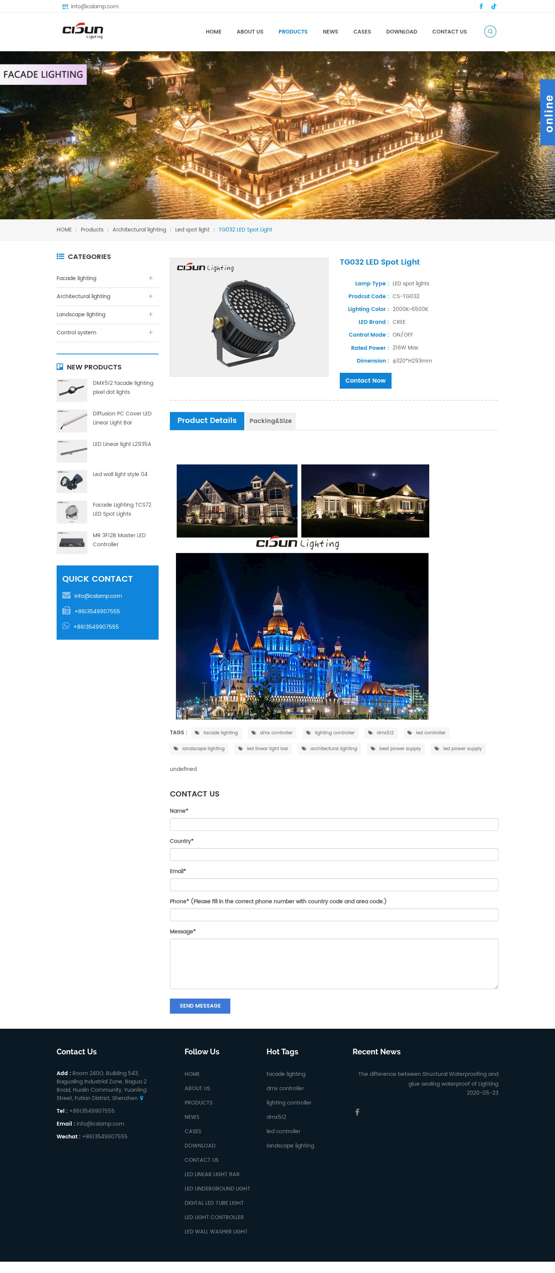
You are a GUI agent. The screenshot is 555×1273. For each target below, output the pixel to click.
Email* (178, 871)
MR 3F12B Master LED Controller (119, 540)
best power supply (399, 748)
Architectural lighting (139, 229)
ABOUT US (250, 32)
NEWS (330, 32)
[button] (19, 141)
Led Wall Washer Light (216, 1231)
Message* (183, 931)
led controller (430, 733)
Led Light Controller (214, 1217)
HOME (214, 32)
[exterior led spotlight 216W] (249, 317)
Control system (76, 332)
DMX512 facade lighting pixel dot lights (123, 388)
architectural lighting (333, 748)
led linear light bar (266, 748)
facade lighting (220, 733)
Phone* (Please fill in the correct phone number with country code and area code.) (278, 901)
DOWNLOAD (401, 32)
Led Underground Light (217, 1188)
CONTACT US (449, 32)
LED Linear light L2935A (122, 444)
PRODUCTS (293, 32)
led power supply (462, 748)
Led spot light (192, 229)
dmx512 (384, 733)
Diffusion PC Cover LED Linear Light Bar (122, 418)
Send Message (200, 1006)
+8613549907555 (97, 611)
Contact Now (365, 381)
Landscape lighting (81, 314)
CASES (362, 32)
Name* (179, 811)
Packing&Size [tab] (271, 421)
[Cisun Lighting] (85, 30)
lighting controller (334, 733)
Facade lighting (76, 278)
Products (92, 229)
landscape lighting (203, 748)
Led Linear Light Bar (212, 1174)
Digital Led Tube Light (214, 1203)
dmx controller (276, 733)
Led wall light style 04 (120, 474)
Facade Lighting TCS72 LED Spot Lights (122, 509)
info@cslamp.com (95, 7)
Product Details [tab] (207, 421)
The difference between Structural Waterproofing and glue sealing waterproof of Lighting (428, 1079)
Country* (182, 841)
